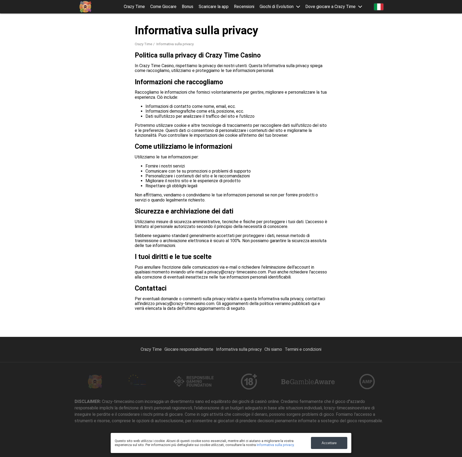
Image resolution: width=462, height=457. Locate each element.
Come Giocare (163, 6)
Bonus (187, 6)
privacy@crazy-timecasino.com (236, 272)
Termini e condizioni (303, 349)
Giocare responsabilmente (188, 349)
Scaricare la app (214, 6)
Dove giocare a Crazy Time (330, 6)
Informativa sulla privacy (239, 349)
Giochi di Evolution (277, 6)
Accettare (329, 443)
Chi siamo (273, 349)
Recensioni (244, 6)
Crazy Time (134, 6)
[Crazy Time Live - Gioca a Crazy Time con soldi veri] (85, 6)
